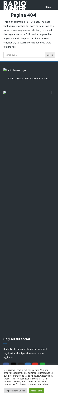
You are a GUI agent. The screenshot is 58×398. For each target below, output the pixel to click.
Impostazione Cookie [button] (15, 390)
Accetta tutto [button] (36, 390)
